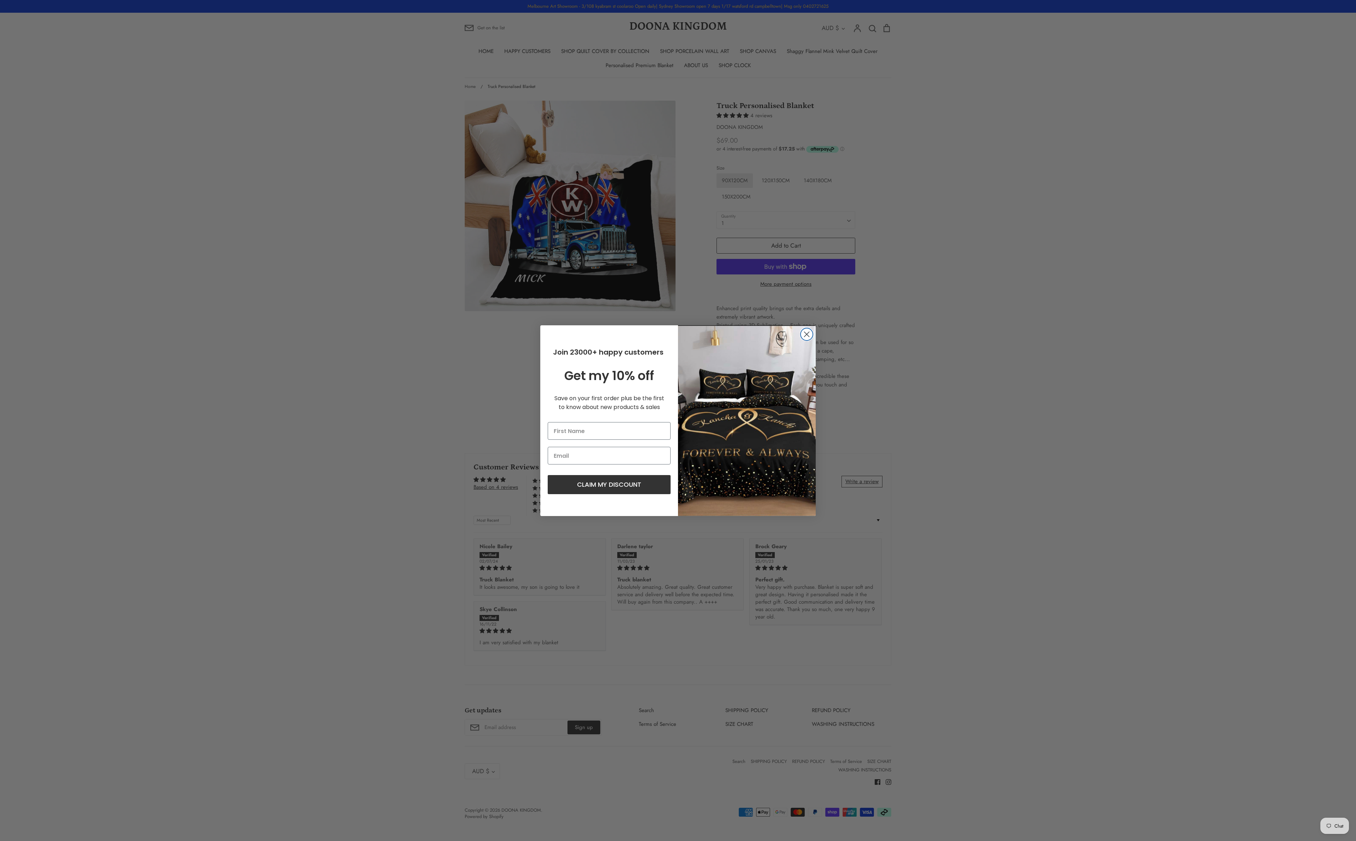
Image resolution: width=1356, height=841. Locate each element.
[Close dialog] (807, 334)
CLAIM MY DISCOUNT (609, 484)
